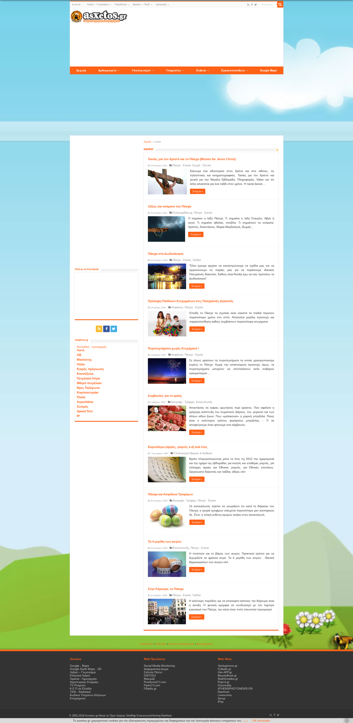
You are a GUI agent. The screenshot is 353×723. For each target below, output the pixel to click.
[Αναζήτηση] (280, 4)
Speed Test (85, 411)
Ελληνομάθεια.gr (182, 212)
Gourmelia (224, 685)
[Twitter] (255, 4)
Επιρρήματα (77, 698)
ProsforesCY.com (155, 682)
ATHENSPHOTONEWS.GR (235, 688)
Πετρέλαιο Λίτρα (88, 378)
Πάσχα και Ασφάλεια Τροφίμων (170, 494)
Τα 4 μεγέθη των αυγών (164, 541)
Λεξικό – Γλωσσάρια (98, 4)
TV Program (78, 685)
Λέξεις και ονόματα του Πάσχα (169, 206)
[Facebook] (252, 4)
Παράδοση (121, 4)
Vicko (81, 364)
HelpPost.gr (146, 644)
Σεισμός (82, 406)
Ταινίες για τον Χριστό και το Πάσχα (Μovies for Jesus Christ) (192, 159)
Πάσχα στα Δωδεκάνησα (165, 253)
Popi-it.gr (161, 644)
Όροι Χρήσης (117, 715)
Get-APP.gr (225, 672)
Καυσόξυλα (85, 373)
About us (103, 715)
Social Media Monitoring (159, 665)
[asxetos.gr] (99, 16)
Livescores (225, 695)
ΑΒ (79, 355)
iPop (220, 701)
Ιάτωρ (221, 698)
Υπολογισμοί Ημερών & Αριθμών (193, 453)
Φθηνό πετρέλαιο (89, 383)
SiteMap (131, 715)
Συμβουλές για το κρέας (165, 395)
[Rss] (248, 4)
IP (78, 416)
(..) (245, 720)
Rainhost (223, 691)
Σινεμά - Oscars (201, 165)
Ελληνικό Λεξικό (80, 675)
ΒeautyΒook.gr (205, 644)
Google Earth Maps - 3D (85, 669)
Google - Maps (79, 665)
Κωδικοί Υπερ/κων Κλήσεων (88, 695)
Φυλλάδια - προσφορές (92, 346)
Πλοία (81, 397)
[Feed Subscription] (277, 150)
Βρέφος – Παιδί (141, 4)
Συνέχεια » (197, 191)
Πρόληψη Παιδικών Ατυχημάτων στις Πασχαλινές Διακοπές (190, 301)
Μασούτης (84, 359)
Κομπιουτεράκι (87, 392)
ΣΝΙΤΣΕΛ (150, 675)
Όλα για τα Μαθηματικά (181, 644)
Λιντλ (80, 350)
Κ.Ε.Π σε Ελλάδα (81, 688)
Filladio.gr (150, 688)
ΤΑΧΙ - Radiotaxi (80, 691)
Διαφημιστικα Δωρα (156, 669)
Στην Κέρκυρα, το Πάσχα (165, 589)
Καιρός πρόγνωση (90, 369)
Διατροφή (161, 4)
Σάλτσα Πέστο (153, 672)
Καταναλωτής (204, 402)
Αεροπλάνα (85, 402)
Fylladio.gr (224, 669)
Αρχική (147, 141)
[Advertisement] (205, 37)
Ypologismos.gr (228, 665)
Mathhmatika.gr (228, 678)
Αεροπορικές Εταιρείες (84, 682)
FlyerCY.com (152, 685)
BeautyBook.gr (227, 675)
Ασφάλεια (177, 307)
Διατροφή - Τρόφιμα (182, 402)
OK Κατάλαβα (261, 720)
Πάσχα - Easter (181, 165)
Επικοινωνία (144, 715)
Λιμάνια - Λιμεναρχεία (83, 678)
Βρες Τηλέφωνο (88, 387)
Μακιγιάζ (149, 678)
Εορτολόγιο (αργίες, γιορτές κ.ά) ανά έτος (177, 447)
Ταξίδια (196, 260)
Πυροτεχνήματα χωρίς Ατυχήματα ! (173, 348)
